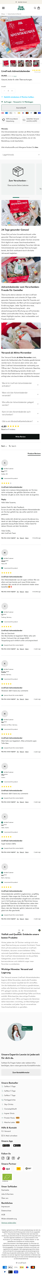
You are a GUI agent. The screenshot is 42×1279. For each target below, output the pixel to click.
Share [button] (26, 538)
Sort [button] (3, 446)
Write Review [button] (20, 436)
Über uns (4, 1198)
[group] (20, 426)
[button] (3, 8)
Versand (15, 76)
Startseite (5, 1190)
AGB (3, 1214)
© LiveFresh (21, 1262)
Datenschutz (6, 1210)
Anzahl (3, 86)
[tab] (34, 454)
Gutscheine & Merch (14, 14)
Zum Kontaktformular (21, 1072)
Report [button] (22, 538)
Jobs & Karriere (7, 1194)
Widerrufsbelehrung (9, 1218)
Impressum (5, 1206)
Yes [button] (18, 538)
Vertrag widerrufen (8, 1222)
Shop (3, 14)
